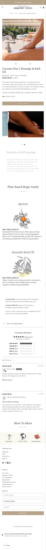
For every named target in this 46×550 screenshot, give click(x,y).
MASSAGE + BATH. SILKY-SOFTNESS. (14, 76)
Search (4, 458)
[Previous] (3, 2)
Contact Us (6, 456)
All (16, 13)
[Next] (42, 2)
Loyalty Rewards (7, 484)
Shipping (5, 452)
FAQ (3, 454)
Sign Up (23, 513)
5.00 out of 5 (28, 337)
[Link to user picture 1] (7, 384)
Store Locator (6, 487)
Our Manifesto (7, 477)
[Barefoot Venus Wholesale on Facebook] (5, 463)
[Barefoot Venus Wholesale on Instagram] (8, 463)
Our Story (5, 473)
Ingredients (6, 480)
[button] (6, 78)
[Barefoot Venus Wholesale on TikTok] (10, 463)
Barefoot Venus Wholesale (25, 526)
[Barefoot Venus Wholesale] (23, 7)
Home (11, 13)
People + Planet (7, 475)
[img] (6, 366)
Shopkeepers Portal (9, 482)
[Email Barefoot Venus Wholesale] (3, 463)
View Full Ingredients (13, 323)
